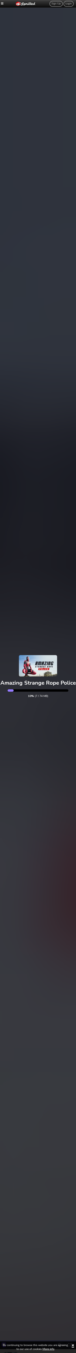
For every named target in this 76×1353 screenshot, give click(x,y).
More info (48, 1349)
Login (68, 3)
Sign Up (56, 3)
